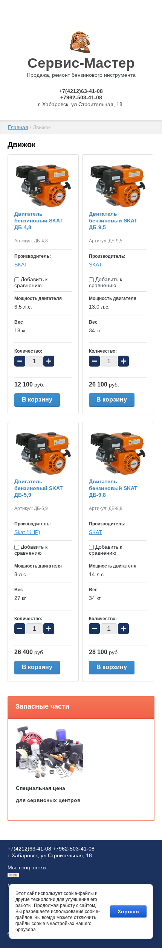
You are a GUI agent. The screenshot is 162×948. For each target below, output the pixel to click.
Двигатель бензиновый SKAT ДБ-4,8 (38, 220)
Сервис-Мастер (81, 63)
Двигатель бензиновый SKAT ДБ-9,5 (113, 220)
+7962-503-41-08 (81, 97)
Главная (18, 127)
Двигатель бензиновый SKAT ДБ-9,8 (113, 488)
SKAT (21, 265)
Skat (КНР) (27, 532)
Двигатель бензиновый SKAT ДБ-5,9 (38, 488)
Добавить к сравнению (30, 282)
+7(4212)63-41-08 (81, 91)
